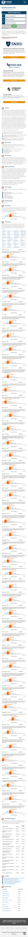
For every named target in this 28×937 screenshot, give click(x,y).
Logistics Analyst (5, 891)
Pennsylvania (16, 247)
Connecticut (4, 237)
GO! (14, 26)
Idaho (9, 231)
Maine (9, 242)
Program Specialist (5, 906)
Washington (23, 243)
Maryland (9, 240)
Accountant (4, 904)
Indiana (9, 234)
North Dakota (16, 234)
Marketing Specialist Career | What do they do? (12, 879)
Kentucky (9, 237)
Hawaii (3, 245)
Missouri (9, 247)
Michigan (9, 243)
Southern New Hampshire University (13, 48)
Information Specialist (6, 893)
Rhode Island (23, 231)
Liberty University (8, 70)
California (4, 234)
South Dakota (23, 234)
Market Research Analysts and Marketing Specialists (13, 881)
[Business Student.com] (7, 2)
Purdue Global (7, 94)
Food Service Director (5, 895)
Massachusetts (10, 239)
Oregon (15, 245)
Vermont (22, 242)
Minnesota (9, 245)
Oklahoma (16, 243)
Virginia (22, 240)
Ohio (15, 242)
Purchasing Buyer (5, 897)
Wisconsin (22, 245)
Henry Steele (10, 9)
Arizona (3, 232)
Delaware (3, 240)
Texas (22, 237)
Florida (3, 242)
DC (2, 239)
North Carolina (16, 232)
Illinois (9, 232)
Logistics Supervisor (5, 902)
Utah (21, 239)
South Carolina (23, 232)
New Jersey (16, 237)
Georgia (3, 243)
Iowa (3, 247)
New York (15, 240)
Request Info (14, 57)
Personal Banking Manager (6, 908)
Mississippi (16, 231)
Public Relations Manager (6, 910)
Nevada (15, 239)
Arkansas (4, 231)
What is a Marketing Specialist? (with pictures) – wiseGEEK (14, 878)
